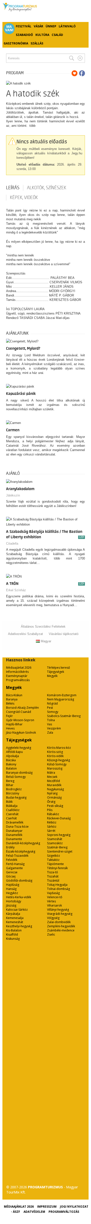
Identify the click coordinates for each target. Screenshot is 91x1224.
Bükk (9, 802)
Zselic (51, 934)
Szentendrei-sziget (59, 851)
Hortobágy (13, 901)
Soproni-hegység (58, 835)
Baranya (11, 699)
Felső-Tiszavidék (17, 856)
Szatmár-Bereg (57, 847)
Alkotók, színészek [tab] (46, 187)
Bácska (11, 760)
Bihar (9, 785)
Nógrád (52, 703)
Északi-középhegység (20, 851)
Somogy (52, 712)
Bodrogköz (14, 789)
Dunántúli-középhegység (23, 843)
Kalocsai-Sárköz (17, 909)
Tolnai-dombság (58, 889)
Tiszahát (52, 876)
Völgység (53, 918)
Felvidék (11, 860)
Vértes (51, 901)
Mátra (51, 772)
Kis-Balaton (14, 930)
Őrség (51, 802)
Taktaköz (53, 860)
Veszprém (54, 728)
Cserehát (12, 814)
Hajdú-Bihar (14, 724)
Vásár (38, 26)
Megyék (52, 676)
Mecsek (52, 777)
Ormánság (54, 797)
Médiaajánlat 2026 (18, 667)
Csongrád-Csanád (18, 712)
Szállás (37, 43)
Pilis (49, 810)
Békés (10, 703)
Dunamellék (14, 835)
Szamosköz (55, 843)
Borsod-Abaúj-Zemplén (22, 708)
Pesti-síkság (55, 806)
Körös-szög (55, 752)
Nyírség (52, 793)
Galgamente (14, 868)
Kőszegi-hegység (58, 760)
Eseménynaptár (16, 676)
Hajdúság (12, 885)
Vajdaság (53, 893)
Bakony (11, 764)
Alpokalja (12, 756)
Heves (10, 728)
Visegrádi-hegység (59, 914)
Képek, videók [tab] (24, 197)
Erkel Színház (16, 590)
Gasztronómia (16, 43)
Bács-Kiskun (14, 695)
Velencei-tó (54, 897)
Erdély (10, 847)
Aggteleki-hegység (18, 748)
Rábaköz (53, 814)
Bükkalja (11, 806)
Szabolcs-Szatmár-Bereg (64, 716)
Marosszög (54, 768)
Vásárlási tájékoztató (63, 634)
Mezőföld (53, 781)
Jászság (11, 905)
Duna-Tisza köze (17, 826)
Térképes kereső (58, 667)
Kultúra (42, 35)
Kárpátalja (13, 914)
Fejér (9, 716)
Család (57, 35)
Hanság (11, 889)
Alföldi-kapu (14, 752)
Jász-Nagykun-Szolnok (21, 732)
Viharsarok (54, 905)
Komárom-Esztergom (61, 695)
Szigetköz (53, 856)
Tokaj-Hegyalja (57, 885)
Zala (50, 732)
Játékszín (13, 495)
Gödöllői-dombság (19, 880)
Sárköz (51, 826)
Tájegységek (55, 672)
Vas (49, 724)
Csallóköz (12, 810)
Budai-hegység (16, 797)
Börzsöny (12, 793)
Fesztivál (23, 26)
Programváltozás (18, 680)
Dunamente (14, 839)
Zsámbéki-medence (60, 930)
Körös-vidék (55, 756)
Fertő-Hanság (15, 864)
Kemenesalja (15, 918)
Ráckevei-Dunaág (59, 818)
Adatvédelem (34, 1212)
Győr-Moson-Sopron (20, 720)
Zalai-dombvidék (59, 922)
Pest (50, 708)
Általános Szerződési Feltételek (43, 626)
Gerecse (11, 872)
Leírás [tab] (12, 187)
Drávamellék (14, 822)
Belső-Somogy (16, 777)
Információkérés (17, 672)
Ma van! (9, 28)
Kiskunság (13, 939)
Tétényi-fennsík (57, 868)
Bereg (10, 781)
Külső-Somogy (56, 764)
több (32, 125)
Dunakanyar (14, 831)
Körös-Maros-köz (59, 748)
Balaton (11, 768)
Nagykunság (55, 789)
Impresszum (47, 1206)
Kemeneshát (14, 922)
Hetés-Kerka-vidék (18, 897)
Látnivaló (67, 26)
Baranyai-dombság (19, 772)
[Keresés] (71, 58)
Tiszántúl (53, 880)
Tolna (51, 720)
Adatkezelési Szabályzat (25, 634)
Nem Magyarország (60, 699)
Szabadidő (24, 35)
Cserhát (11, 818)
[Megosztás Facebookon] (82, 73)
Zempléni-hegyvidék (61, 926)
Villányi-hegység (58, 909)
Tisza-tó (52, 872)
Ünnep (51, 26)
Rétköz (51, 822)
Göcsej (11, 876)
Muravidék (54, 785)
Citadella (12, 543)
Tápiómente (55, 864)
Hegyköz (12, 893)
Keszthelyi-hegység (19, 926)
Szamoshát (54, 839)
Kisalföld (12, 934)
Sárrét (51, 831)
